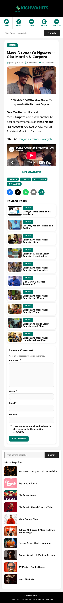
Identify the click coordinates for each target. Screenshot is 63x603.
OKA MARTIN (14, 184)
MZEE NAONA (40, 179)
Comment (15, 360)
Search (52, 33)
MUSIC (18, 26)
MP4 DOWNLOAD (31, 171)
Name (13, 391)
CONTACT (57, 26)
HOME (6, 26)
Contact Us (14, 599)
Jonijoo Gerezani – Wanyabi (36, 139)
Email (13, 403)
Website (13, 414)
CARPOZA (12, 179)
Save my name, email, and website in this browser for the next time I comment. (32, 429)
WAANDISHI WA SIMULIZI (33, 599)
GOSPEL (44, 26)
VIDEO (31, 26)
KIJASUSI (49, 599)
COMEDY (12, 45)
